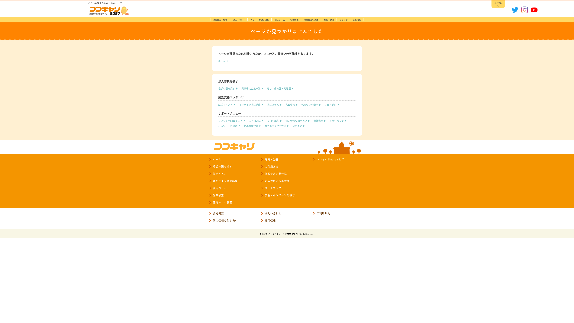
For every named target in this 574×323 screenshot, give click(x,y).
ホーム (221, 61)
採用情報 (270, 220)
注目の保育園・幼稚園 (279, 88)
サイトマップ (273, 188)
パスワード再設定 (227, 125)
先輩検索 (294, 19)
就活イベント (239, 19)
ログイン (297, 125)
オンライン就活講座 (259, 19)
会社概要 (318, 120)
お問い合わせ (336, 120)
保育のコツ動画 (311, 19)
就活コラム (279, 19)
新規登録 (357, 19)
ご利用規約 (273, 120)
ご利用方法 (255, 120)
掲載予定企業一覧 (251, 88)
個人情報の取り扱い (296, 120)
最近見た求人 (498, 4)
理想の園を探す (220, 19)
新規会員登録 (251, 125)
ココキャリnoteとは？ (230, 120)
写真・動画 (329, 19)
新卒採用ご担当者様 (275, 125)
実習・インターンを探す (280, 195)
